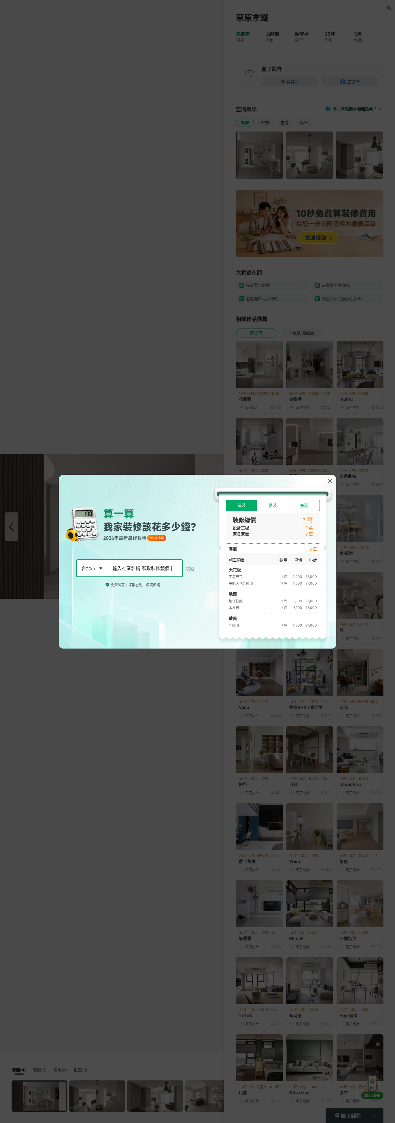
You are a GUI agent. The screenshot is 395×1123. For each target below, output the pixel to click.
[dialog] (197, 562)
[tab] (241, 505)
